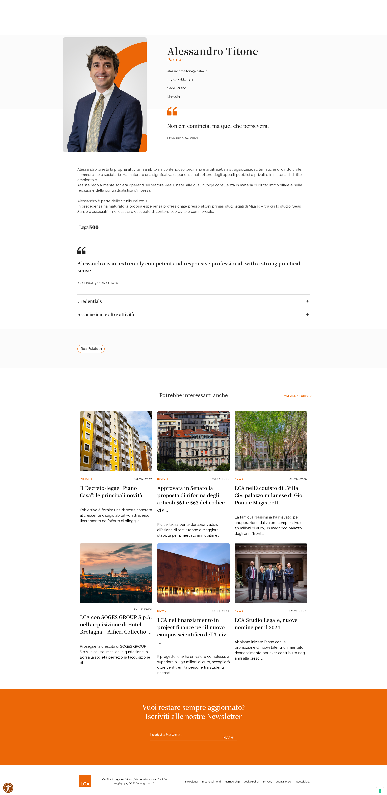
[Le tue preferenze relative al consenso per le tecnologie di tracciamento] (380, 791)
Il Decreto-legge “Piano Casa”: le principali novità (111, 491)
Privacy (267, 781)
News (239, 478)
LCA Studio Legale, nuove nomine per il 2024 (266, 623)
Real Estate (89, 349)
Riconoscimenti (211, 781)
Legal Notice (283, 781)
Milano (181, 88)
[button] (8, 788)
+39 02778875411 (180, 80)
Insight (86, 478)
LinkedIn (173, 97)
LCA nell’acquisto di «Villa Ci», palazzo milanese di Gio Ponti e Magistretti (268, 495)
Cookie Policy (251, 781)
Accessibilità (302, 781)
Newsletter (191, 781)
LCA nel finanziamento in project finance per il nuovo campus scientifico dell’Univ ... (191, 630)
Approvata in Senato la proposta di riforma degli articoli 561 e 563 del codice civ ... (191, 498)
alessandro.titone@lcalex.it (187, 71)
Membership (232, 781)
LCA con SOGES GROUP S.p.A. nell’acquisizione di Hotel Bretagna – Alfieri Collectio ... (116, 624)
